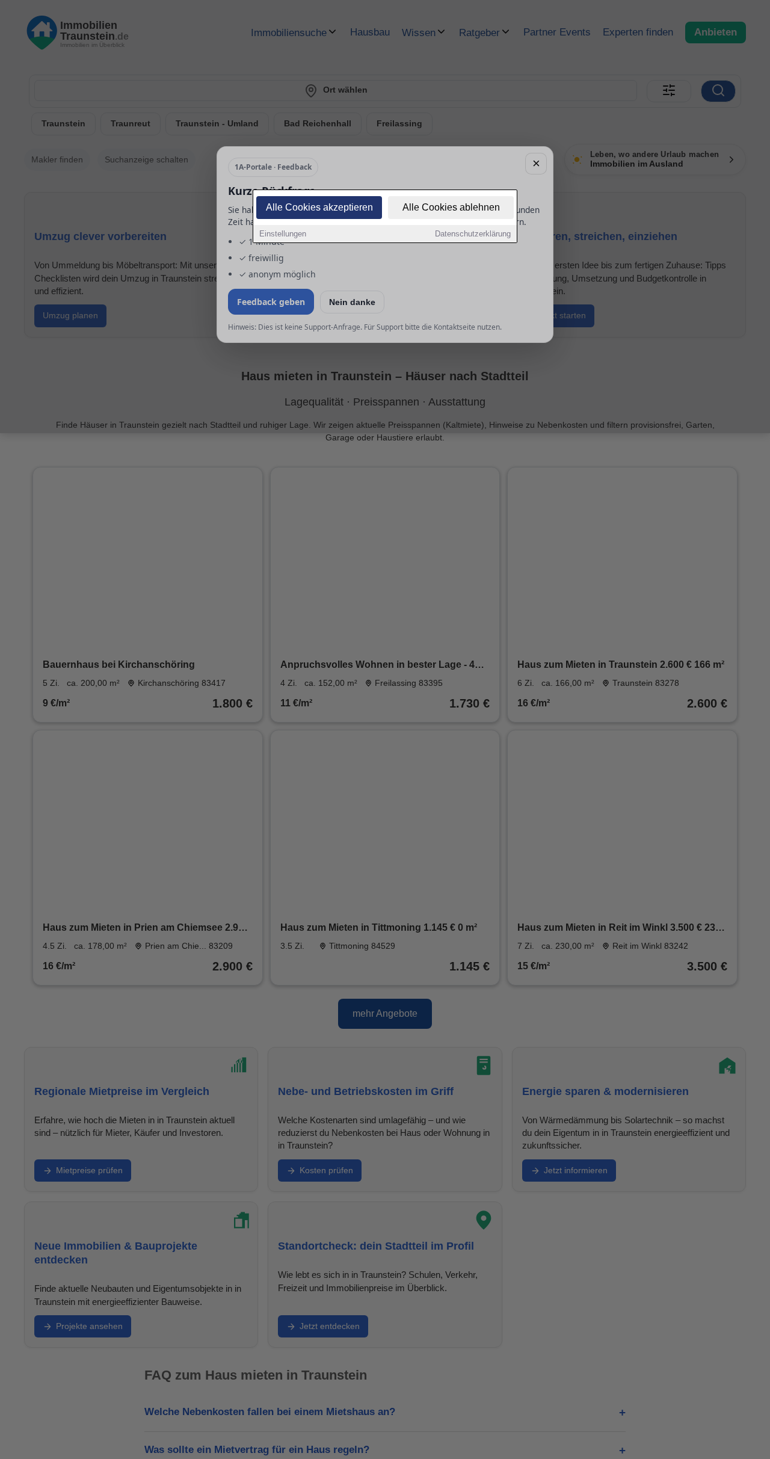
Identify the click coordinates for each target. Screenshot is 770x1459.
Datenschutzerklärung (473, 233)
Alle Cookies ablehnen (451, 207)
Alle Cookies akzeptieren (319, 207)
